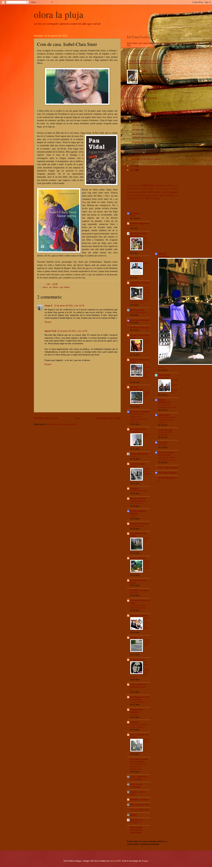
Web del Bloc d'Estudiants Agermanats (136, 830)
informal (134, 722)
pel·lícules (131, 195)
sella (161, 195)
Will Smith (162, 445)
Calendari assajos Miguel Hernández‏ (138, 606)
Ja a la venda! (146, 341)
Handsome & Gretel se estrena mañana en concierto (167, 419)
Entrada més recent (46, 418)
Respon (48, 322)
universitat (131, 198)
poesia (155, 195)
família (136, 192)
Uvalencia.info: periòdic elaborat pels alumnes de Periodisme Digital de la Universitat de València (149, 62)
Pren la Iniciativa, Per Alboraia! (166, 453)
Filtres (160, 367)
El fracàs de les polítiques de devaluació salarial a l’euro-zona (139, 418)
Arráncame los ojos (139, 327)
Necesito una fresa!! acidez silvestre (138, 725)
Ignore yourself (137, 558)
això (129, 186)
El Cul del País (137, 660)
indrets (143, 192)
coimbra (175, 186)
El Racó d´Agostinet (139, 223)
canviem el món (163, 185)
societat (169, 195)
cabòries (147, 185)
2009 (132, 170)
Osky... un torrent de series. (146, 623)
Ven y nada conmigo (168, 467)
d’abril (135, 121)
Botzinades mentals (139, 320)
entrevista (158, 189)
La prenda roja (165, 430)
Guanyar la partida (147, 471)
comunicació (132, 188)
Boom (146, 263)
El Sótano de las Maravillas (138, 234)
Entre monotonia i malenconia (145, 155)
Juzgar (133, 516)
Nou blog (134, 593)
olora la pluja (58, 14)
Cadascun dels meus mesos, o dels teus (150, 137)
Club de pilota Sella (139, 804)
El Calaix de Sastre (139, 590)
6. (131, 689)
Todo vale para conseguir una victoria (167, 406)
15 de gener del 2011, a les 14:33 (72, 331)
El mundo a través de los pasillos (139, 760)
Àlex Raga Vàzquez (167, 472)
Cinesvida (163, 442)
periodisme (141, 195)
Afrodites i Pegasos (139, 799)
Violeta (133, 637)
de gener (137, 134)
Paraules (134, 488)
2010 (132, 166)
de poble (144, 188)
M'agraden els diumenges (143, 142)
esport (129, 192)
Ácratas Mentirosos (139, 454)
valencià (140, 198)
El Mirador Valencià (139, 412)
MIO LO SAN (146, 240)
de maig (136, 117)
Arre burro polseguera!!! (136, 259)
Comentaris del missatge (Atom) (62, 424)
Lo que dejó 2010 (137, 702)
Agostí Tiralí (50, 331)
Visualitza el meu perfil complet (153, 78)
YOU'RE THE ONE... (138, 491)
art (50, 287)
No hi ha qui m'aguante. (136, 785)
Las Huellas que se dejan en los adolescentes (138, 766)
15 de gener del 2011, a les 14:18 (69, 305)
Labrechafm (163, 415)
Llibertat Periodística (164, 255)
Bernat (133, 815)
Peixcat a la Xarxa (138, 615)
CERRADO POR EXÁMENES (165, 433)
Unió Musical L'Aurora (136, 821)
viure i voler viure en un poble (138, 778)
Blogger (145, 861)
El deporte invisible (138, 312)
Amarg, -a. (134, 456)
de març (136, 125)
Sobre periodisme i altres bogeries (142, 98)
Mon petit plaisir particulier (138, 430)
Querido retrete (136, 526)
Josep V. (49, 305)
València (148, 198)
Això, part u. (137, 146)
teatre (176, 195)
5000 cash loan (136, 503)
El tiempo (134, 714)
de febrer (137, 129)
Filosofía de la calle (147, 642)
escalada (174, 189)
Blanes (133, 216)
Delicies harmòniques (136, 388)
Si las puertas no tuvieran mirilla (138, 685)
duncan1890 (115, 861)
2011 (132, 113)
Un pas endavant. (147, 394)
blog (84, 202)
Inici (77, 418)
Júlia (132, 226)
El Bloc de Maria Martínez (138, 512)
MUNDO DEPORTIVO (164, 401)
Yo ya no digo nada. (139, 810)
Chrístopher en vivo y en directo (139, 698)
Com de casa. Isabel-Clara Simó (146, 150)
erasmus (166, 189)
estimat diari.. (147, 741)
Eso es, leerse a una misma (147, 564)
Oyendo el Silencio (139, 523)
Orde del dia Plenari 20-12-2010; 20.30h (166, 458)
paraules (173, 192)
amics (45, 287)
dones (55, 287)
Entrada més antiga (109, 418)
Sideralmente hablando (136, 710)
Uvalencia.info (137, 310)
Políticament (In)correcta (164, 376)
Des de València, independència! (138, 499)
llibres (67, 287)
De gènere (135, 213)
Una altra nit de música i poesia (146, 159)
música (165, 192)
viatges (157, 198)
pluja (149, 195)
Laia (61, 287)
